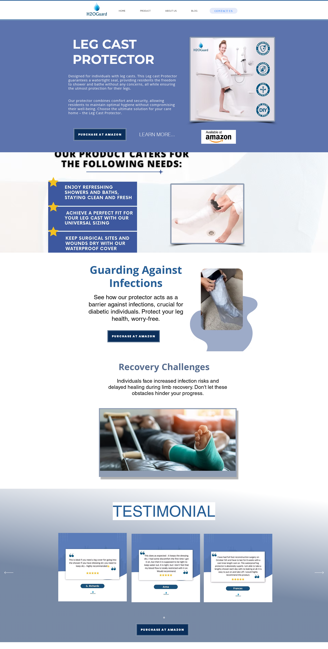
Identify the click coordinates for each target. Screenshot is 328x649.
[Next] (319, 572)
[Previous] (8, 572)
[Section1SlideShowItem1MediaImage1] (164, 617)
